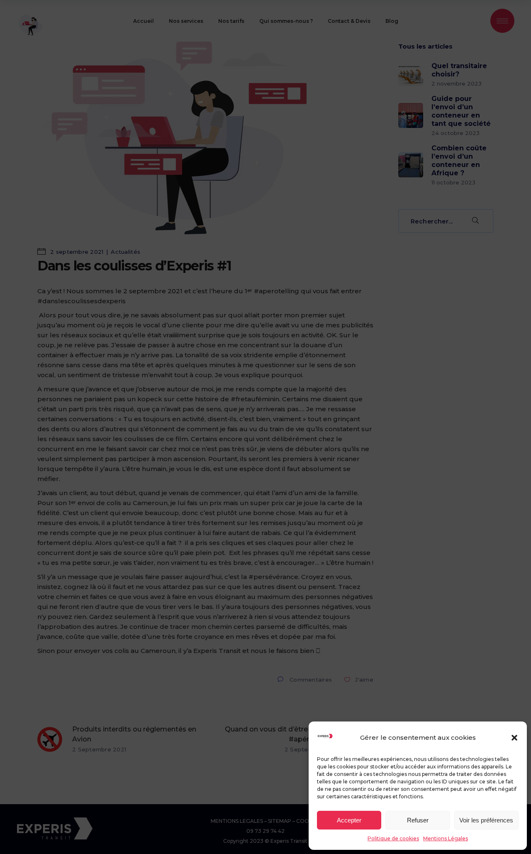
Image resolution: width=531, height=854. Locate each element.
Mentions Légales (445, 838)
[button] (514, 738)
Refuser (418, 820)
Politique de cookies (393, 838)
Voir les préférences (486, 820)
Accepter (349, 820)
